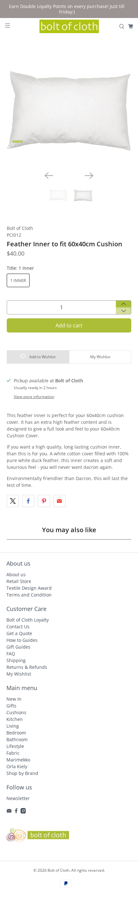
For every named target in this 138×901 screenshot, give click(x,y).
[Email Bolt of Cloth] (9, 812)
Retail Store (18, 581)
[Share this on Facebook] (28, 501)
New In (14, 699)
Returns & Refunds (26, 667)
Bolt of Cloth (20, 228)
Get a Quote (19, 633)
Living (12, 726)
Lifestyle (15, 746)
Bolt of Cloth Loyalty (27, 620)
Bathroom (17, 739)
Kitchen (14, 719)
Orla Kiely (16, 766)
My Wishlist (18, 674)
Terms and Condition (29, 595)
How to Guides (22, 640)
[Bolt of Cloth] (69, 26)
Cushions (16, 712)
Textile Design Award (29, 588)
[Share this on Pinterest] (44, 501)
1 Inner (18, 280)
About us (16, 574)
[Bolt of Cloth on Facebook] (16, 812)
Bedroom (16, 733)
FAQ (10, 654)
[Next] (89, 175)
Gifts (11, 706)
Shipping (16, 660)
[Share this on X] (13, 501)
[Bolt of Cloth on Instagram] (23, 812)
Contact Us (18, 626)
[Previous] (49, 175)
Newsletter (18, 798)
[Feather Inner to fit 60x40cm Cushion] (69, 103)
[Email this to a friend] (59, 501)
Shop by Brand (22, 773)
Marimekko (18, 760)
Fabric (13, 753)
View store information (34, 396)
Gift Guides (18, 647)
